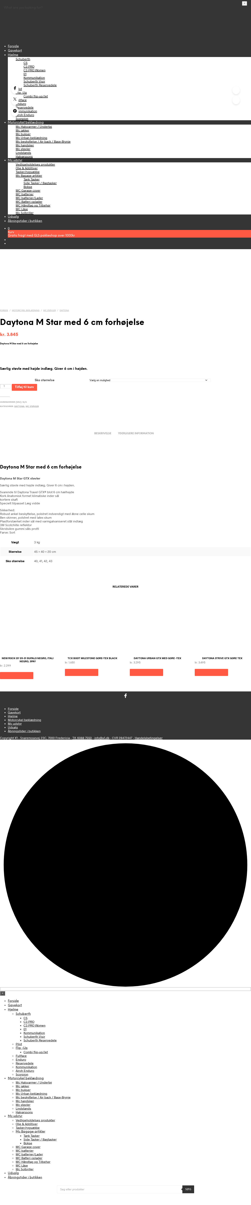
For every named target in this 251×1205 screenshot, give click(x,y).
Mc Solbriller (25, 212)
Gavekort (15, 50)
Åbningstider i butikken (25, 221)
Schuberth (23, 59)
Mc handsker (25, 145)
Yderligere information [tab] (136, 433)
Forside (13, 46)
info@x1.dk (101, 738)
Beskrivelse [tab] (102, 433)
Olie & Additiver (27, 168)
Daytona (64, 310)
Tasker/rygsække (28, 172)
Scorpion (22, 118)
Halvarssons (24, 156)
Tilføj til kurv (24, 387)
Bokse (28, 186)
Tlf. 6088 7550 (82, 738)
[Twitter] (15, 100)
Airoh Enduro (25, 115)
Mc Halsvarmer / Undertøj (34, 126)
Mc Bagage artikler (29, 175)
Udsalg (13, 216)
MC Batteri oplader (29, 201)
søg (188, 1189)
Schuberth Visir (34, 81)
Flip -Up (21, 92)
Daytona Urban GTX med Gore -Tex (157, 658)
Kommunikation (34, 77)
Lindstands (23, 152)
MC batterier (25, 194)
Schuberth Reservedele (40, 85)
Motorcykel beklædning (26, 122)
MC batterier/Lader (29, 198)
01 (25, 74)
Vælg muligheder (16, 675)
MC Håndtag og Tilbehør (33, 205)
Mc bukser (23, 134)
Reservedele (25, 107)
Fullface (21, 100)
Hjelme (13, 55)
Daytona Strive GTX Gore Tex (222, 658)
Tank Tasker (32, 179)
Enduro (21, 103)
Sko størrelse (45, 380)
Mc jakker (22, 130)
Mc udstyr (15, 160)
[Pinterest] (15, 111)
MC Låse (22, 209)
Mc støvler (23, 149)
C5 (25, 62)
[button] (9, 228)
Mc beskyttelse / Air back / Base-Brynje (43, 141)
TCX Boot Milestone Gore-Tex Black (92, 658)
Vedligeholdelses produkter (35, 164)
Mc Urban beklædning (31, 137)
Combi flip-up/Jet (36, 96)
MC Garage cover (28, 190)
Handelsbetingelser (149, 738)
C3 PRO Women (34, 70)
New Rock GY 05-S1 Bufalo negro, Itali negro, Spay (28, 660)
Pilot (19, 88)
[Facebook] (15, 89)
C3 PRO (29, 66)
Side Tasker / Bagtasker (40, 183)
